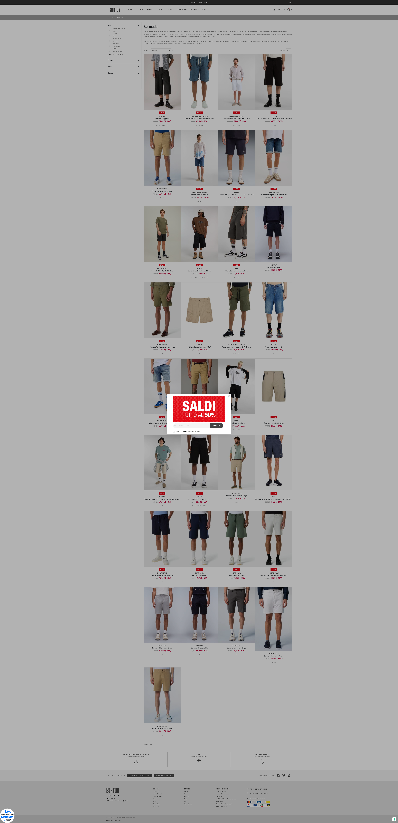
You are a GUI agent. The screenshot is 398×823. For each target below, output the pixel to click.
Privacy (196, 432)
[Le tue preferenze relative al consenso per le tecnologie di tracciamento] (394, 819)
